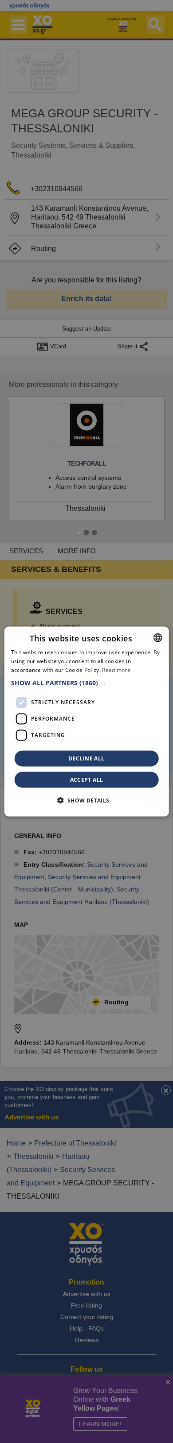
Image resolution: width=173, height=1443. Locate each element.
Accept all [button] (86, 779)
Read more (116, 670)
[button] (86, 683)
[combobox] (157, 637)
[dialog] (86, 722)
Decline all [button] (86, 758)
